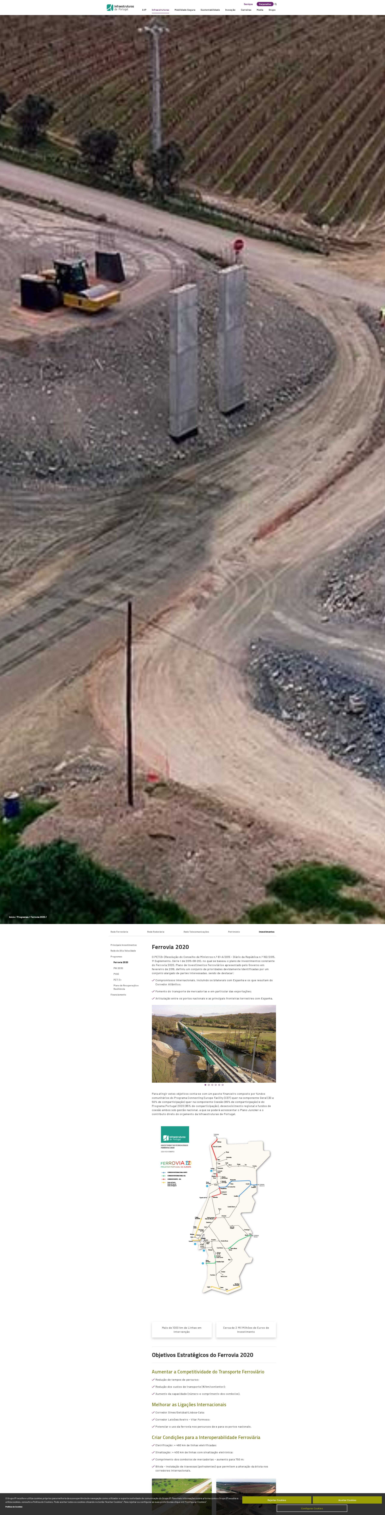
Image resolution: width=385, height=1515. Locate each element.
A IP (144, 9)
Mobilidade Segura (185, 9)
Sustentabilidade (210, 9)
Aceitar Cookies (347, 1500)
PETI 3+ (117, 979)
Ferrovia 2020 (121, 962)
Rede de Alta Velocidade (123, 950)
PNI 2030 (118, 968)
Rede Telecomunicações (196, 931)
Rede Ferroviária (119, 931)
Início (12, 916)
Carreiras (246, 9)
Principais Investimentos (124, 945)
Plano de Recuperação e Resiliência (126, 987)
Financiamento (118, 994)
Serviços (248, 4)
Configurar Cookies (312, 1508)
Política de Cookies (13, 1506)
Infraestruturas (160, 9)
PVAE (116, 973)
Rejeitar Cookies (277, 1500)
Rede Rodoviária (155, 931)
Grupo (272, 9)
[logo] (120, 7)
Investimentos (266, 931)
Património (234, 931)
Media (260, 9)
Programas (23, 916)
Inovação (230, 9)
